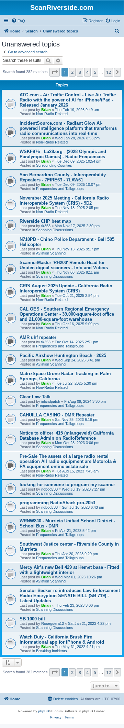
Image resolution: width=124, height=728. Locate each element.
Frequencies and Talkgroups (60, 189)
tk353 (45, 226)
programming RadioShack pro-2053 (57, 502)
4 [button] (87, 72)
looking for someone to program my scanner (67, 484)
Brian (46, 110)
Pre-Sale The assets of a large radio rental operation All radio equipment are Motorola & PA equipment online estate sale (68, 461)
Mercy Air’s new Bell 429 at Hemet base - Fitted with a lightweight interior (69, 570)
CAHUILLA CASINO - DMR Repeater (57, 414)
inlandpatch (50, 401)
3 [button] (80, 72)
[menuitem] (18, 21)
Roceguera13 (52, 623)
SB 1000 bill (32, 618)
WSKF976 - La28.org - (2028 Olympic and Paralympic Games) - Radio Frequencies (63, 154)
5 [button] (95, 72)
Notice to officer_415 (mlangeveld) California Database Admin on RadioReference (67, 435)
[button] (54, 72)
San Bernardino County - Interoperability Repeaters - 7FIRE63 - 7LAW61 (63, 177)
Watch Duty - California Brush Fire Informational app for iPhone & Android (62, 639)
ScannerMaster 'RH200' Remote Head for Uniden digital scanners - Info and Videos (64, 265)
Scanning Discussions (54, 230)
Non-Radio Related (52, 114)
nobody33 (49, 489)
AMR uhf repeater (38, 337)
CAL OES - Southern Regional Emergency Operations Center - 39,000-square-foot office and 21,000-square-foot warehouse (67, 314)
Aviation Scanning (51, 253)
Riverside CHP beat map (45, 221)
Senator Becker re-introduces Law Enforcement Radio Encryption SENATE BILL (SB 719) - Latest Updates (70, 595)
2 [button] (72, 72)
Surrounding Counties (54, 165)
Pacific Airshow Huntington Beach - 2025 (63, 355)
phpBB (43, 711)
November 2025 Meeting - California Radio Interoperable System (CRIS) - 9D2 (64, 200)
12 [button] (108, 72)
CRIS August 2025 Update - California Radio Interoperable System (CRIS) (66, 288)
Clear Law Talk (35, 396)
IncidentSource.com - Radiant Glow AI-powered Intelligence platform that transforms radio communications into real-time (68, 128)
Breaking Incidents (51, 651)
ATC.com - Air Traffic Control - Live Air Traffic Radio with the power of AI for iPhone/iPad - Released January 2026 (68, 100)
